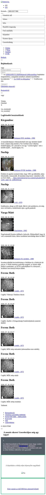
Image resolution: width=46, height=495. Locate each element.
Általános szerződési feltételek (15, 415)
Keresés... (4, 11)
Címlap (7, 48)
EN (6, 7)
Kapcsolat (8, 419)
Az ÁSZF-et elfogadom (22, 79)
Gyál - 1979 (18, 202)
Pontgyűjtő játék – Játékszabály (15, 417)
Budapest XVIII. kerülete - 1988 (25, 170)
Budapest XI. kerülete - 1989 (24, 259)
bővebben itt (23, 446)
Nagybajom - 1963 (20, 230)
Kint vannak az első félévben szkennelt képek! (23, 489)
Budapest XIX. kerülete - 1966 (24, 138)
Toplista (7, 52)
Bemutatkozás (10, 413)
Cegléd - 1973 (19, 291)
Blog (8, 50)
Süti (6, 420)
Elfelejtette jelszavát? (8, 86)
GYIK (7, 54)
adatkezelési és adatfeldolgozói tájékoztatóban (21, 75)
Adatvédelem (9, 422)
